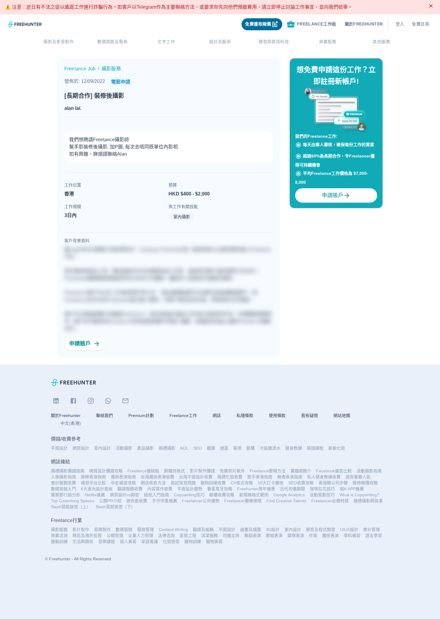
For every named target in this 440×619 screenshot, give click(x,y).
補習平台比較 (93, 482)
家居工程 (188, 535)
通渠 (224, 448)
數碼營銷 (124, 529)
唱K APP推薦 (352, 488)
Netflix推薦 (95, 494)
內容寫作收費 (159, 488)
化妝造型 (171, 541)
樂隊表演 (295, 535)
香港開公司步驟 (333, 482)
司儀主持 (231, 535)
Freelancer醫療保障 (243, 500)
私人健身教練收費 (324, 476)
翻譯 (211, 448)
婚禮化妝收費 (229, 476)
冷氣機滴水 (270, 448)
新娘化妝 (336, 448)
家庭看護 (149, 541)
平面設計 (59, 448)
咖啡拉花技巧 (322, 488)
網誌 (217, 415)
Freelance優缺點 (143, 470)
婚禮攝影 (167, 448)
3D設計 (273, 529)
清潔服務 (209, 535)
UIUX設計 (349, 529)
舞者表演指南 (289, 476)
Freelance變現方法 (268, 470)
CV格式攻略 (241, 482)
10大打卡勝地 (270, 482)
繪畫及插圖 (250, 529)
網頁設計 (80, 448)
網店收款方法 (153, 482)
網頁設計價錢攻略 (106, 470)
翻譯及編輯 (203, 529)
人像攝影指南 (63, 476)
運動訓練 (59, 541)
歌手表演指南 (259, 476)
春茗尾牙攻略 (219, 488)
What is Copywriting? (359, 494)
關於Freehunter (66, 415)
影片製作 (80, 529)
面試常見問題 (183, 482)
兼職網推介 (300, 470)
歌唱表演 (274, 535)
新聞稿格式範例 (253, 494)
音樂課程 (106, 541)
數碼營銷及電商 (112, 41)
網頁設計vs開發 (124, 494)
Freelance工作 (183, 415)
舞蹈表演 (252, 535)
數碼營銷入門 (63, 488)
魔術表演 (330, 535)
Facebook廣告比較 (334, 470)
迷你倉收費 (136, 500)
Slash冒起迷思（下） (115, 506)
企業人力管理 (140, 535)
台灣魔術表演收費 (157, 476)
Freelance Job (79, 68)
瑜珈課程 (315, 448)
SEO (197, 448)
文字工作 (166, 41)
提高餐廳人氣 (358, 476)
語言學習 (373, 535)
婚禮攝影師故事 (368, 500)
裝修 (237, 448)
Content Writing (173, 529)
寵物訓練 (192, 541)
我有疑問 (309, 415)
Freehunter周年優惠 (256, 488)
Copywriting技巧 (189, 494)
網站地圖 (341, 415)
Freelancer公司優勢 (200, 500)
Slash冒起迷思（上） (71, 506)
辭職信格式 (174, 470)
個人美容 (128, 541)
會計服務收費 (63, 482)
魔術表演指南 (123, 476)
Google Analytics (289, 494)
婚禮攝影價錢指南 (67, 470)
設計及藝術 (220, 41)
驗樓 (250, 448)
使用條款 (277, 415)
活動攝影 (124, 448)
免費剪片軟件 (232, 470)
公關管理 (115, 535)
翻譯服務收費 (129, 488)
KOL (184, 448)
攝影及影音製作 (58, 41)
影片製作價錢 (202, 470)
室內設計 (102, 448)
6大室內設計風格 (97, 488)
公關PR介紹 (110, 500)
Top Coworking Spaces (72, 500)
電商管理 (145, 529)
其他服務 (381, 41)
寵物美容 (214, 541)
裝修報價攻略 (365, 482)
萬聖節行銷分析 (65, 494)
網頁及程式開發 (320, 529)
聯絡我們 (104, 415)
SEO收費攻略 (301, 482)
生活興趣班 (82, 541)
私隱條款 (244, 415)
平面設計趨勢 (189, 488)
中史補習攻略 (123, 482)
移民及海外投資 (87, 535)
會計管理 (371, 529)
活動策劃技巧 (322, 494)
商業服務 (327, 41)
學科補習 (352, 535)
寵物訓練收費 (213, 482)
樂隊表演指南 (93, 476)
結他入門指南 (156, 494)
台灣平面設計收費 (196, 476)
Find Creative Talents (286, 500)
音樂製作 (102, 529)
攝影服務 (59, 529)
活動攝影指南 (369, 470)
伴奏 (313, 535)
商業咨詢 (59, 535)
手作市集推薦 (164, 500)
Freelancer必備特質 (330, 500)
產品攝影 (145, 448)
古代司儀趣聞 (292, 488)
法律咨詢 (166, 535)
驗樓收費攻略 (221, 494)
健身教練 (293, 448)
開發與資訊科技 (274, 41)
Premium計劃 (141, 415)
